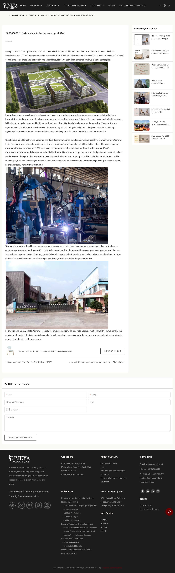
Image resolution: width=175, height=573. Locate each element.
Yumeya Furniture (16, 15)
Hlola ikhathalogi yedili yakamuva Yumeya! (160, 37)
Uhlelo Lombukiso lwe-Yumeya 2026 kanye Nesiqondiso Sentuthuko (160, 66)
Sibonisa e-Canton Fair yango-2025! (160, 110)
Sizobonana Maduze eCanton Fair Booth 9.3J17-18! (160, 52)
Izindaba (40, 15)
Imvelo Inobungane (19, 156)
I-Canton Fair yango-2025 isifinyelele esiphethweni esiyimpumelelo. (160, 94)
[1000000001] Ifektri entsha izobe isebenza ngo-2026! (71, 15)
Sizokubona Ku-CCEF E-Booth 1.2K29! (160, 137)
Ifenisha (110, 51)
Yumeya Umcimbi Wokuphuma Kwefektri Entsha (160, 123)
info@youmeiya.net (154, 464)
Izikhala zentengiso (114, 335)
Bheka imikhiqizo (112, 351)
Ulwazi (31, 15)
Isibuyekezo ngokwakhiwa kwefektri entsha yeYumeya (158, 81)
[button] (144, 5)
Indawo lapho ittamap (112, 568)
